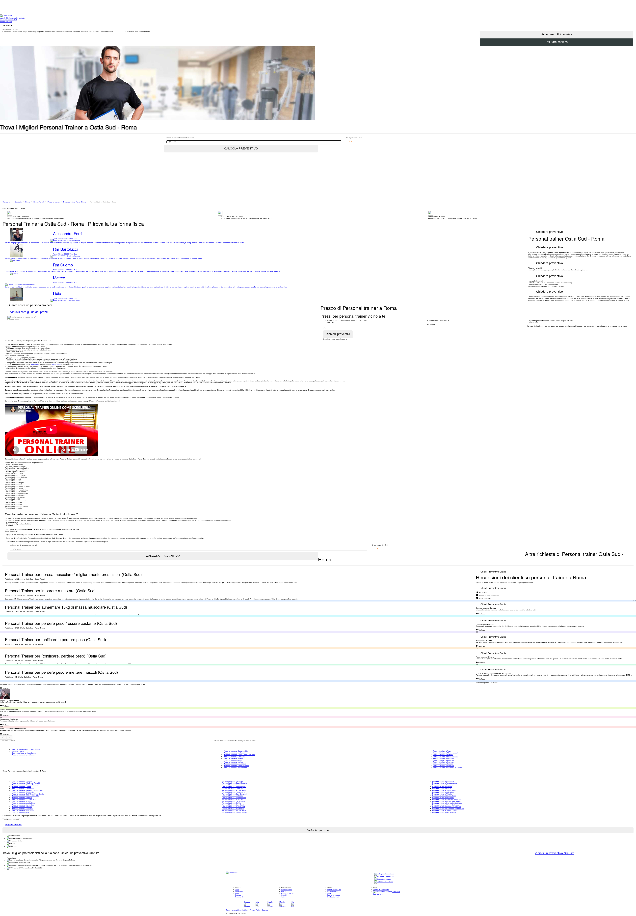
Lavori (283, 891)
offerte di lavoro (6, 22)
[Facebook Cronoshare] (384, 877)
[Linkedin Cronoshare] (383, 882)
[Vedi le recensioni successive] (9, 737)
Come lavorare (286, 889)
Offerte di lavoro (287, 893)
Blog (237, 893)
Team (237, 889)
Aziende (284, 897)
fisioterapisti (56, 364)
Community (239, 897)
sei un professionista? (8, 20)
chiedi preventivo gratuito (15, 18)
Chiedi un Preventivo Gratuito (554, 853)
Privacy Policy (255, 910)
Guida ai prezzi (333, 897)
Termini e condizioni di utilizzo (237, 910)
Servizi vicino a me (334, 889)
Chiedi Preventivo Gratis (493, 571)
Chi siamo (239, 891)
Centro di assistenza (381, 889)
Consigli (284, 895)
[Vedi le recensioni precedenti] (3, 737)
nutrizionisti (35, 364)
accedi (2, 18)
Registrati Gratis (13, 824)
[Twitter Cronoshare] (382, 879)
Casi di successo (333, 895)
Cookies (265, 910)
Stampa (238, 895)
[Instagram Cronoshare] (384, 874)
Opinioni (330, 893)
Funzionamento (333, 891)
